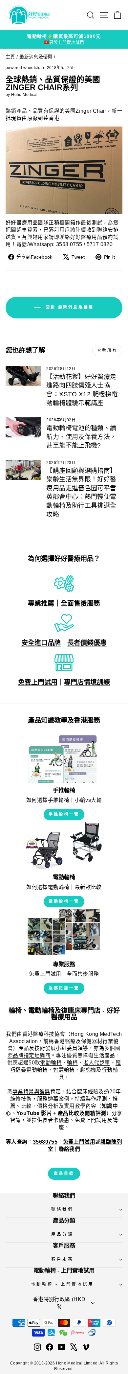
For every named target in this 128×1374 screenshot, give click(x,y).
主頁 (10, 56)
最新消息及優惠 (36, 56)
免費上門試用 (37, 682)
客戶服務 (62, 1259)
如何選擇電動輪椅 (47, 887)
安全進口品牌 (41, 642)
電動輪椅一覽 (64, 901)
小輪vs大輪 (88, 800)
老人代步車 (96, 1062)
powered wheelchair (25, 67)
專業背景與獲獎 (31, 1091)
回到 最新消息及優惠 (68, 307)
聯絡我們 (62, 1209)
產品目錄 (64, 1173)
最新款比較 (88, 887)
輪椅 (72, 1062)
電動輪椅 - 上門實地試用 (62, 1284)
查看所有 (107, 350)
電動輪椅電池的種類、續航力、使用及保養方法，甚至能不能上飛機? (81, 437)
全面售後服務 (80, 603)
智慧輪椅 (64, 1070)
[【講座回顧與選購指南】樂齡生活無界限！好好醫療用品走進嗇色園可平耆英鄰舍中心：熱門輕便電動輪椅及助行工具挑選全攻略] (23, 470)
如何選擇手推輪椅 (47, 800)
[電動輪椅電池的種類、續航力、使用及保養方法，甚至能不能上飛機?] (23, 427)
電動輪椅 (51, 1062)
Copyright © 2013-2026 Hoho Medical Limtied (53, 1363)
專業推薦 (41, 603)
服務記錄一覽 (64, 988)
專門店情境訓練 (87, 682)
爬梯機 (88, 1070)
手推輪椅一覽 (64, 814)
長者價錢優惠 (87, 642)
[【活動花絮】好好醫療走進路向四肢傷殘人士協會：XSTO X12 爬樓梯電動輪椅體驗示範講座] (23, 376)
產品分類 (62, 1234)
